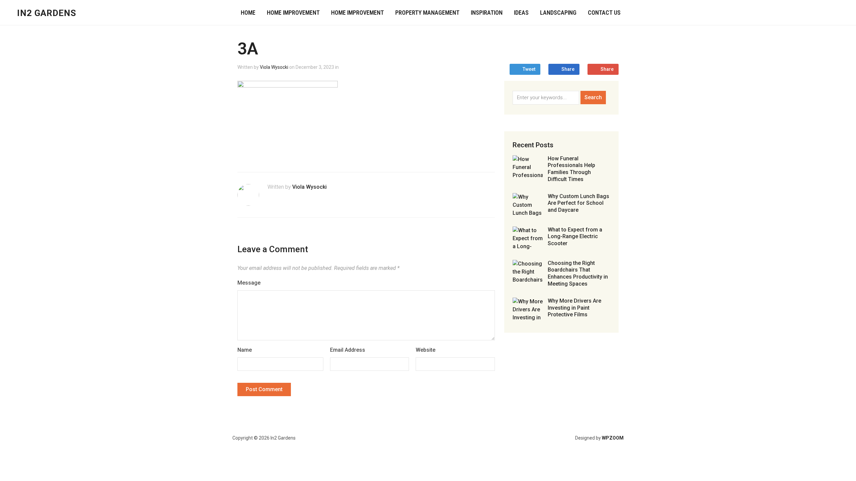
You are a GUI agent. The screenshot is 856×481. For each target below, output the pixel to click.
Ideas (521, 12)
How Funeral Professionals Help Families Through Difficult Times (571, 168)
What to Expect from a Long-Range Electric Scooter (575, 236)
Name (244, 350)
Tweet (529, 69)
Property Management (427, 12)
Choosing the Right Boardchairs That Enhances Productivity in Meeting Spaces (578, 273)
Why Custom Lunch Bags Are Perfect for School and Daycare (578, 203)
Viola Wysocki (274, 67)
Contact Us (604, 12)
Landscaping (558, 12)
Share (567, 69)
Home (248, 12)
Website (425, 350)
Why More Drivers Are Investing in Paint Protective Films (574, 308)
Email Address (347, 350)
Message (248, 283)
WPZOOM (613, 438)
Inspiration (487, 12)
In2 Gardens (46, 13)
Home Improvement (293, 12)
